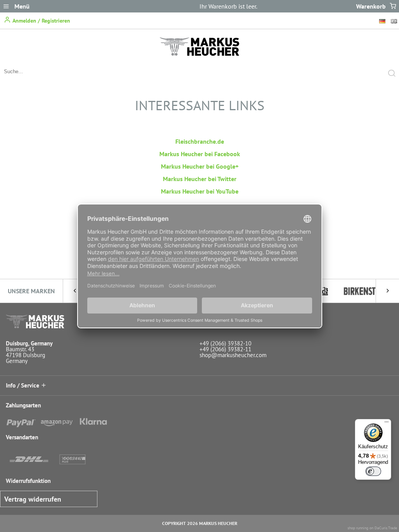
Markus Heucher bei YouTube (199, 191)
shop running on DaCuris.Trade (372, 527)
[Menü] (386, 423)
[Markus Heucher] (199, 54)
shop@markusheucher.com (233, 355)
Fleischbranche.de (199, 141)
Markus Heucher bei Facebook (199, 154)
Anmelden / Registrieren (40, 20)
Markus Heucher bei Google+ (199, 166)
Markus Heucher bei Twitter (200, 179)
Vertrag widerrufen (32, 499)
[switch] (373, 471)
